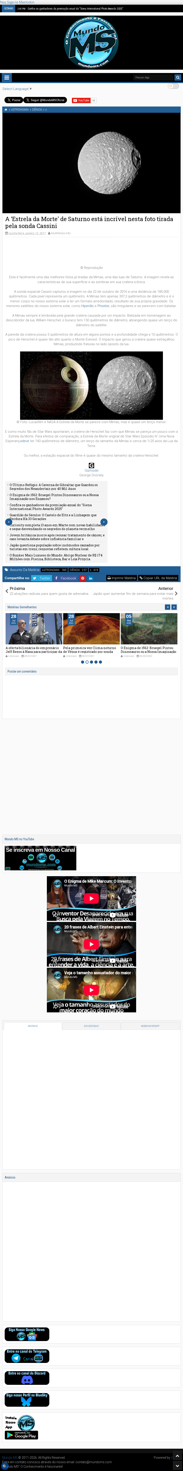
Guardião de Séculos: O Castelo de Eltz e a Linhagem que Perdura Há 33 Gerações (53, 517)
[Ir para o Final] (177, 1465)
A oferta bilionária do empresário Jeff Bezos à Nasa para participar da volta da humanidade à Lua (34, 652)
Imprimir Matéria (123, 578)
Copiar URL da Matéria (160, 578)
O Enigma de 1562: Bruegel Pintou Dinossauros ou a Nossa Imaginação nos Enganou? (54, 497)
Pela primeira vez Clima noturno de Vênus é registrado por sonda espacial (89, 652)
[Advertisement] (91, 250)
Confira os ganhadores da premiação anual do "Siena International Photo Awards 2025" (70, 8)
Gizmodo (91, 470)
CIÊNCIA (75, 570)
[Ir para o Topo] (177, 1455)
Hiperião (87, 306)
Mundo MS (10, 1457)
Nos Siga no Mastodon (17, 2)
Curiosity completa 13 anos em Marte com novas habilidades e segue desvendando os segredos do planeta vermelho (57, 527)
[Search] (178, 77)
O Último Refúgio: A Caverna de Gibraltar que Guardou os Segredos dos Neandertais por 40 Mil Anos (54, 487)
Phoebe (103, 306)
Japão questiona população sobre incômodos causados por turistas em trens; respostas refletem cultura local (55, 547)
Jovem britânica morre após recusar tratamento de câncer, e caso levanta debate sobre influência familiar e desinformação (57, 539)
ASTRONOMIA (51, 570)
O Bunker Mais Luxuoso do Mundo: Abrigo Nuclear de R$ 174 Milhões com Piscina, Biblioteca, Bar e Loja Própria (56, 557)
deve (25, 441)
